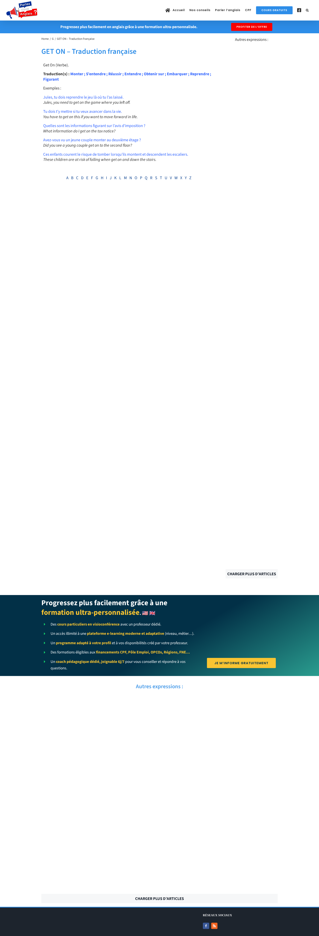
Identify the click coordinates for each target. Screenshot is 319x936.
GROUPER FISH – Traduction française (99, 823)
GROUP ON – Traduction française (220, 823)
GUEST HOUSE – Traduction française (220, 762)
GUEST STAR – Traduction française (99, 762)
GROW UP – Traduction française (220, 803)
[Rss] (214, 926)
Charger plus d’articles (251, 574)
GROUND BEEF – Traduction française (98, 864)
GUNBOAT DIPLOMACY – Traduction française (220, 701)
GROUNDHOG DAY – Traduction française (99, 844)
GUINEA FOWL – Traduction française (220, 721)
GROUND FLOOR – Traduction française (220, 844)
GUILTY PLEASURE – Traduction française (98, 742)
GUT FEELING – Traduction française (99, 701)
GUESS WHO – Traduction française (220, 782)
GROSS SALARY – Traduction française (99, 884)
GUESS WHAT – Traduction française (99, 803)
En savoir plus (251, 70)
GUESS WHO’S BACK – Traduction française (99, 782)
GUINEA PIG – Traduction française (99, 721)
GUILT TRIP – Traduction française (220, 742)
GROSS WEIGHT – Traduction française (220, 864)
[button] (307, 10)
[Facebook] (206, 926)
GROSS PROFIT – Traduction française (220, 884)
